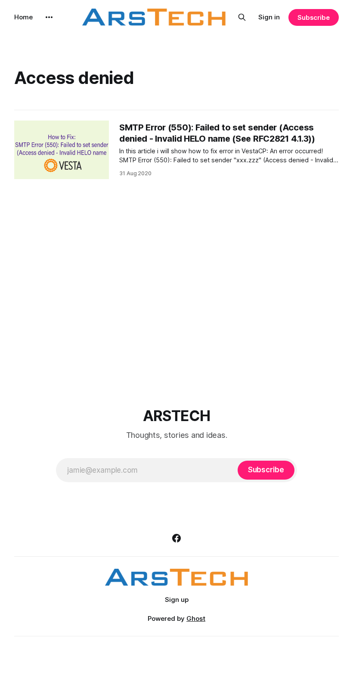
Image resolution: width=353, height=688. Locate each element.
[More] (49, 17)
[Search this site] (242, 17)
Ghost (195, 618)
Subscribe (313, 17)
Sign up (177, 599)
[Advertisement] (176, 291)
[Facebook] (176, 538)
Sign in (269, 17)
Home (23, 17)
